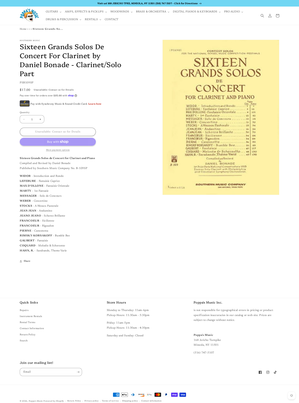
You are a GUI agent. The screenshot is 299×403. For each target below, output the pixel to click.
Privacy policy (91, 401)
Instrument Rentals (31, 316)
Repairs (24, 310)
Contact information (151, 401)
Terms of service (110, 401)
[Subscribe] (78, 372)
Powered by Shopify (53, 401)
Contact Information (32, 328)
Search (24, 341)
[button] (53, 12)
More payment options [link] (58, 150)
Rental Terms (27, 322)
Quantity (24, 112)
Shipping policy (130, 401)
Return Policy (28, 335)
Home (23, 29)
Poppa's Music (36, 401)
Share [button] (27, 261)
